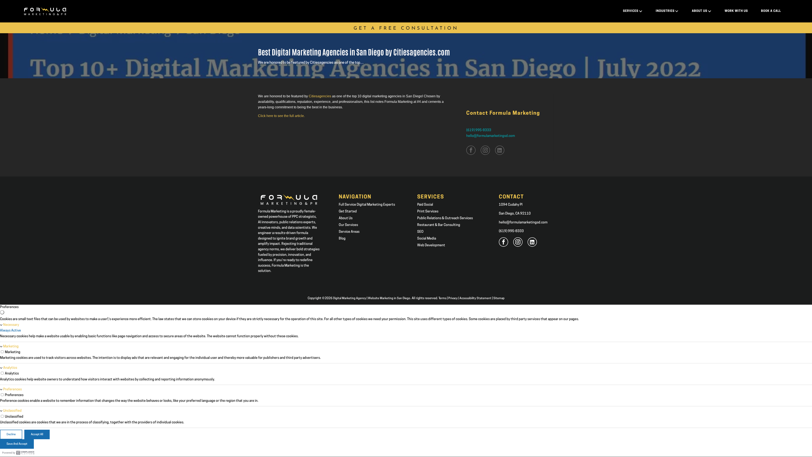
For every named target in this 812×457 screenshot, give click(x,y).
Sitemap (499, 298)
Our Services (348, 225)
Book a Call (771, 11)
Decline (11, 434)
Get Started (348, 211)
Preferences (12, 389)
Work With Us (736, 11)
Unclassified (12, 411)
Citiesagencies (320, 96)
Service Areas (349, 232)
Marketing (11, 346)
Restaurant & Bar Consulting (438, 225)
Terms (442, 298)
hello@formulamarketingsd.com (490, 136)
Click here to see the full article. (281, 116)
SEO (420, 232)
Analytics (10, 368)
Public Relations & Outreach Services (445, 218)
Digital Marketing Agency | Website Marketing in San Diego (371, 298)
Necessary (11, 325)
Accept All (37, 434)
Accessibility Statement (475, 298)
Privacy (453, 298)
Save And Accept (17, 444)
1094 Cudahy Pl (511, 204)
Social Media (426, 238)
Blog (342, 238)
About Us (346, 218)
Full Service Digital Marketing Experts (367, 204)
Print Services (427, 211)
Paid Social (425, 204)
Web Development (431, 245)
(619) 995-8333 (478, 130)
